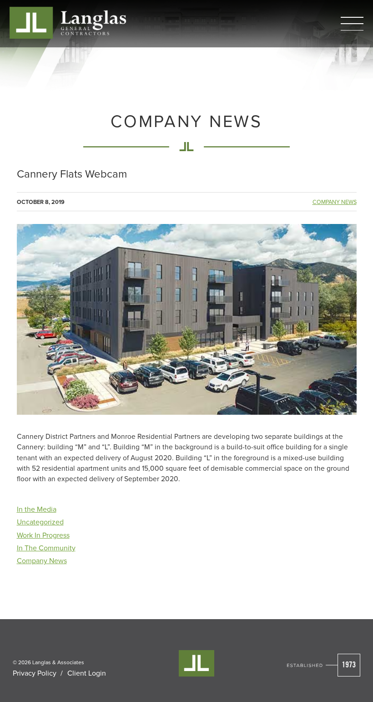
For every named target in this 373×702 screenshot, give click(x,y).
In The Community (46, 548)
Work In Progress (43, 535)
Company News (335, 202)
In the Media (36, 509)
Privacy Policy (34, 673)
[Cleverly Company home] (68, 22)
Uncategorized (40, 522)
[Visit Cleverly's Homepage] (323, 665)
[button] (352, 23)
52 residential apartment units (79, 468)
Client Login (86, 673)
